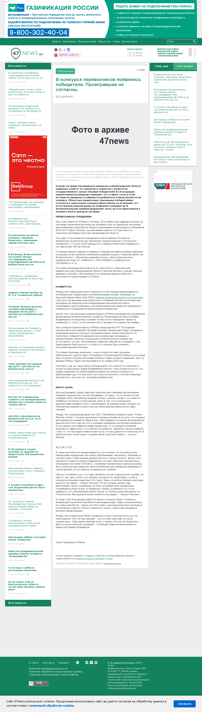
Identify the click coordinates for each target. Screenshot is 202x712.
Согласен (184, 703)
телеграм (64, 49)
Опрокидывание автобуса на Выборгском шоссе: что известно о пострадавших (26, 385)
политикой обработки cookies (52, 706)
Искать (194, 41)
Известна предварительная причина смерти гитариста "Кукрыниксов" (170, 132)
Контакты (48, 663)
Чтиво (116, 42)
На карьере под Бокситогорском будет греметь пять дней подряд (24, 223)
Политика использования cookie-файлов (53, 675)
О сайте (34, 663)
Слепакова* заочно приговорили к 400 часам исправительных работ (24, 525)
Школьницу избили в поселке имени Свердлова (172, 121)
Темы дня (161, 66)
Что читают (185, 66)
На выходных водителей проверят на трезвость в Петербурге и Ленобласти (24, 110)
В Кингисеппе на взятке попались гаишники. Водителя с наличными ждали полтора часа (173, 78)
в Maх (110, 559)
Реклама (63, 663)
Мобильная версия (55, 49)
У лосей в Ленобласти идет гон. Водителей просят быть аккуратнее (171, 109)
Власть (56, 42)
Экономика (69, 42)
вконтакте (60, 49)
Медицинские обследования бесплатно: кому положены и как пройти (172, 159)
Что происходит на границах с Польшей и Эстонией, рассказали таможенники (26, 206)
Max (96, 662)
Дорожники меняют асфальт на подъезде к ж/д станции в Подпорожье (26, 472)
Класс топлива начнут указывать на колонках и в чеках (24, 127)
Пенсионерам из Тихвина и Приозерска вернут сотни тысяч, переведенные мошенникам (24, 334)
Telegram (91, 662)
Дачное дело (129, 42)
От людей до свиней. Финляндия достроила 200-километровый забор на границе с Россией (25, 507)
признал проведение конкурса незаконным (119, 298)
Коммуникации (65, 71)
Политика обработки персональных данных (56, 672)
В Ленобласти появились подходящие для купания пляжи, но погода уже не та (25, 77)
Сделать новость (69, 55)
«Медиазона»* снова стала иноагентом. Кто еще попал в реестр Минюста (26, 94)
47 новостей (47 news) (122, 663)
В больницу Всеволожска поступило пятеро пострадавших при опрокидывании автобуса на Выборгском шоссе (171, 95)
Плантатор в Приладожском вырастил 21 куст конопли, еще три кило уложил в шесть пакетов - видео (173, 146)
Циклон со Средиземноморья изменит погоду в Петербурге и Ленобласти (26, 351)
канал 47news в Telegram (90, 559)
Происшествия (87, 42)
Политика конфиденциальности (48, 669)
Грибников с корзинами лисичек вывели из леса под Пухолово (25, 280)
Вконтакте (86, 662)
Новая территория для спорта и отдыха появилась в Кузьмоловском (27, 437)
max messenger (68, 49)
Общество (104, 42)
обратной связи (112, 563)
